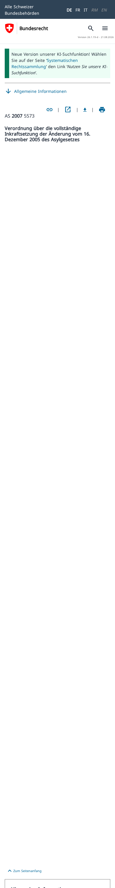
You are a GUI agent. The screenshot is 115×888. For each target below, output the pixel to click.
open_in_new (67, 109)
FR (77, 10)
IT (86, 10)
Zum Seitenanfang (24, 870)
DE (69, 10)
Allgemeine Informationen (36, 91)
